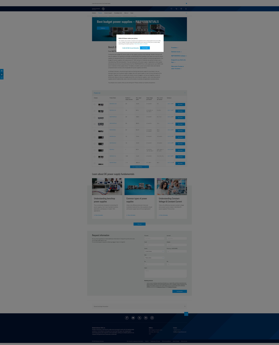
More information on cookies (140, 43)
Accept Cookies (145, 47)
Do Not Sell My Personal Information (130, 48)
